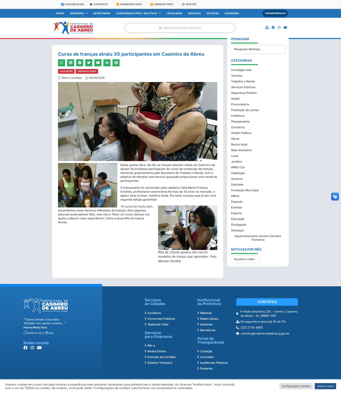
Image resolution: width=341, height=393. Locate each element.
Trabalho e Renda (87, 71)
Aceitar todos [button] (325, 386)
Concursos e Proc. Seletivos (136, 13)
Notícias (213, 13)
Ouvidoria (232, 13)
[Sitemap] (267, 27)
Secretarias (101, 13)
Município (77, 13)
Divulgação (66, 71)
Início (60, 13)
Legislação (174, 13)
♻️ (189, 4)
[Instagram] (279, 27)
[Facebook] (273, 27)
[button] (61, 62)
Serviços (194, 13)
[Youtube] (285, 27)
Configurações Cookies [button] (296, 386)
